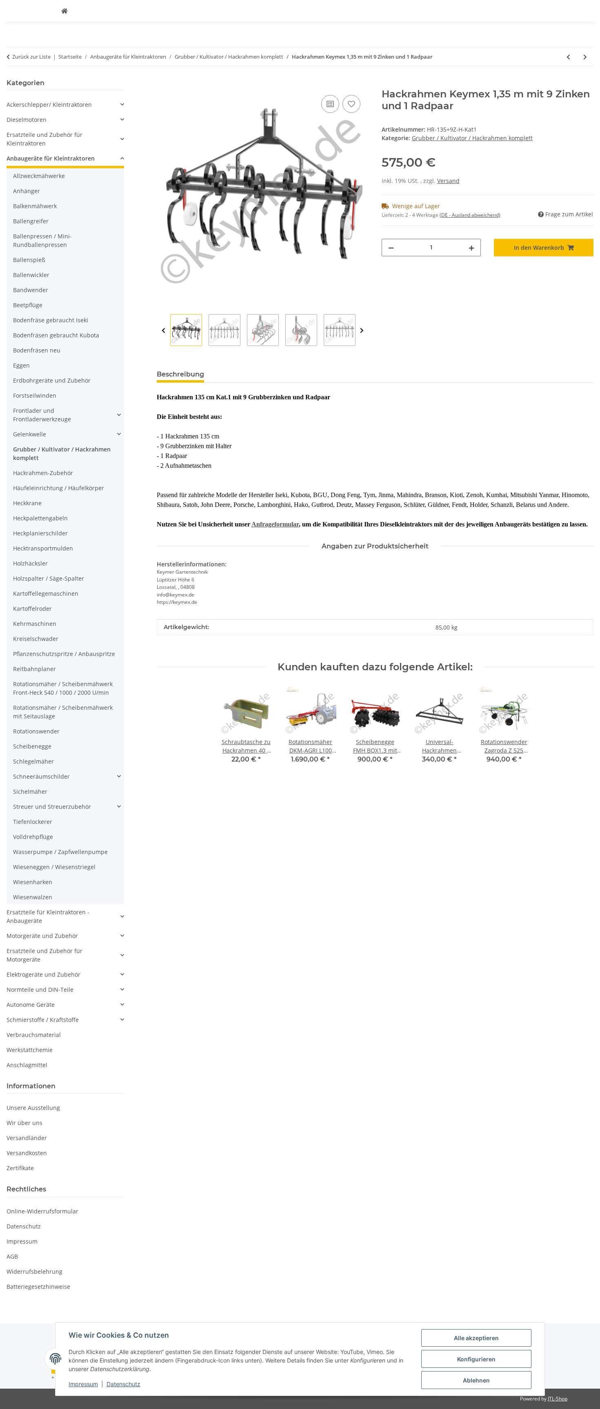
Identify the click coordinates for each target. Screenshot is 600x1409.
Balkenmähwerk (35, 206)
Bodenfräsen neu (36, 350)
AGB (12, 1256)
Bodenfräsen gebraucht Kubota (56, 335)
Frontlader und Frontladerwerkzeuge (42, 415)
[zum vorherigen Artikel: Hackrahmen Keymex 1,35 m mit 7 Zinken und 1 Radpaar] (568, 57)
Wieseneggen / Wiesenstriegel (54, 867)
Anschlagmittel (27, 1065)
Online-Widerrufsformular (42, 1211)
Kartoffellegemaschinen (45, 593)
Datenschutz (123, 1383)
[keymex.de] (64, 11)
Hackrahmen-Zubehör (43, 473)
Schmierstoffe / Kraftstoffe (43, 1020)
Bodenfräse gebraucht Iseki (50, 320)
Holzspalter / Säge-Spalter (48, 578)
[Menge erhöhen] (471, 247)
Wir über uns (24, 1123)
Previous (163, 330)
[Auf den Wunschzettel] (351, 104)
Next (362, 330)
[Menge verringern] (391, 247)
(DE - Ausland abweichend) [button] (470, 214)
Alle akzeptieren (476, 1337)
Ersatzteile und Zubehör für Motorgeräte (44, 955)
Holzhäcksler (30, 563)
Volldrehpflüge (33, 837)
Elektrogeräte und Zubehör (43, 974)
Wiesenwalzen (32, 897)
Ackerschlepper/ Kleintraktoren (49, 104)
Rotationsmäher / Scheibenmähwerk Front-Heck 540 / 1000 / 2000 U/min (63, 688)
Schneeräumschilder (41, 776)
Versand (448, 181)
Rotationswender (36, 731)
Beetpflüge (27, 305)
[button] (65, 104)
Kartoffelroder (32, 608)
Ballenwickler (31, 275)
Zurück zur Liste (31, 56)
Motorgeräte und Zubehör (42, 936)
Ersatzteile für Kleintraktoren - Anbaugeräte (48, 916)
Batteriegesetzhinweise (38, 1286)
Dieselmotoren (27, 119)
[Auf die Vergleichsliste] (330, 104)
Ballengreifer (31, 221)
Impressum (83, 1383)
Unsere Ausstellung (33, 1108)
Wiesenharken (32, 882)
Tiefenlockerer (32, 822)
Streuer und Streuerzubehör (52, 806)
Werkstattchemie (30, 1050)
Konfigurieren (476, 1359)
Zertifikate (20, 1168)
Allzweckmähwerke (39, 176)
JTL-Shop (557, 1398)
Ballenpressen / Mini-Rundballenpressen (42, 240)
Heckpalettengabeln (40, 518)
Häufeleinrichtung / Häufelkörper (58, 488)
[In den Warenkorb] (163, 83)
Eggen (21, 365)
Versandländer (27, 1138)
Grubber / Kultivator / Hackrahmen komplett (472, 138)
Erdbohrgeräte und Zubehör (52, 380)
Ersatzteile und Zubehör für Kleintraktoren (44, 139)
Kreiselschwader (35, 639)
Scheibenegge (32, 746)
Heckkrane (27, 503)
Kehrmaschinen (34, 623)
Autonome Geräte (31, 1004)
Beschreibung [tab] (180, 374)
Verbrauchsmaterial (34, 1035)
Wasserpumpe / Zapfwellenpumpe (60, 852)
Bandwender (30, 290)
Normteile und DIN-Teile (40, 989)
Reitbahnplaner (34, 669)
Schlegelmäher (33, 761)
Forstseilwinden (34, 395)
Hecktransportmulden (43, 548)
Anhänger (26, 191)
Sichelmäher (30, 791)
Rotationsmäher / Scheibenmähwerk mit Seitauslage (63, 712)
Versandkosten (27, 1153)
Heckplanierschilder (40, 533)
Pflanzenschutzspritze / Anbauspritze (64, 654)
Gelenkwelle (29, 434)
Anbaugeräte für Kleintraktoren (51, 158)
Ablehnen (476, 1380)
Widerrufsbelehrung (34, 1271)
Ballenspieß (29, 260)
